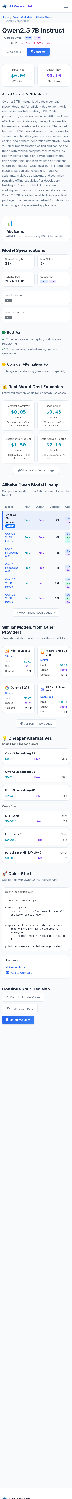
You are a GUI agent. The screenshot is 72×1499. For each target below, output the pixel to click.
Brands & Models (22, 17)
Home (5, 17)
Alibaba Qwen (44, 17)
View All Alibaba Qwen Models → (36, 612)
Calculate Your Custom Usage (37, 470)
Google (9, 692)
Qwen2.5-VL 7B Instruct (10, 537)
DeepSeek (46, 696)
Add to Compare (22, 972)
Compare (15, 51)
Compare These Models (38, 723)
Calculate (40, 51)
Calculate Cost (18, 967)
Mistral (8, 656)
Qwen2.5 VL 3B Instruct (10, 583)
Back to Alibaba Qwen (25, 997)
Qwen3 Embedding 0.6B (11, 552)
